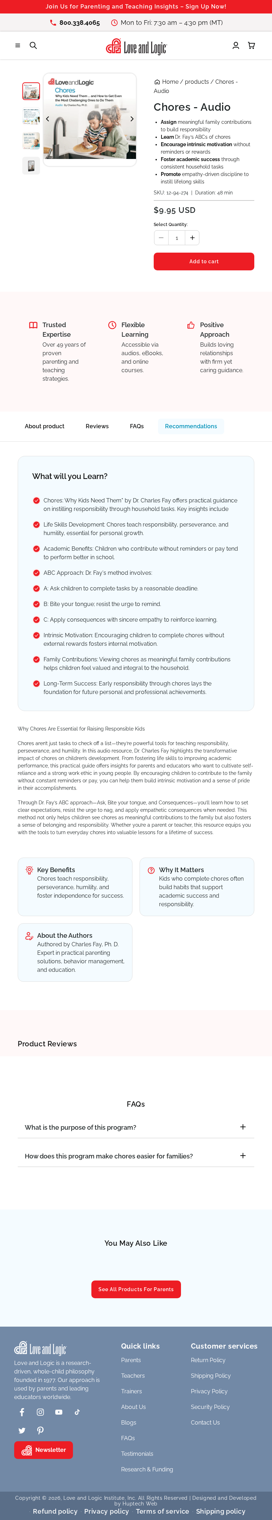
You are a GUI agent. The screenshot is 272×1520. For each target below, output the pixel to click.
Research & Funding (147, 1469)
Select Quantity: (171, 224)
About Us (133, 1407)
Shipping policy (221, 1511)
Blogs (128, 1422)
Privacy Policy (209, 1391)
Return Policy (208, 1360)
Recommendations (191, 426)
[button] (18, 45)
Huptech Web (140, 1504)
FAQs (137, 426)
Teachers (133, 1375)
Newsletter (50, 1450)
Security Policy (210, 1407)
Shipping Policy (211, 1375)
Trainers (131, 1391)
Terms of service (162, 1511)
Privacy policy (106, 1511)
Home (170, 81)
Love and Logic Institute (94, 1498)
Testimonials (137, 1453)
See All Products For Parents (136, 1289)
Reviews (97, 426)
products (197, 81)
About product (44, 426)
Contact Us (205, 1422)
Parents (131, 1360)
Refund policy (55, 1511)
